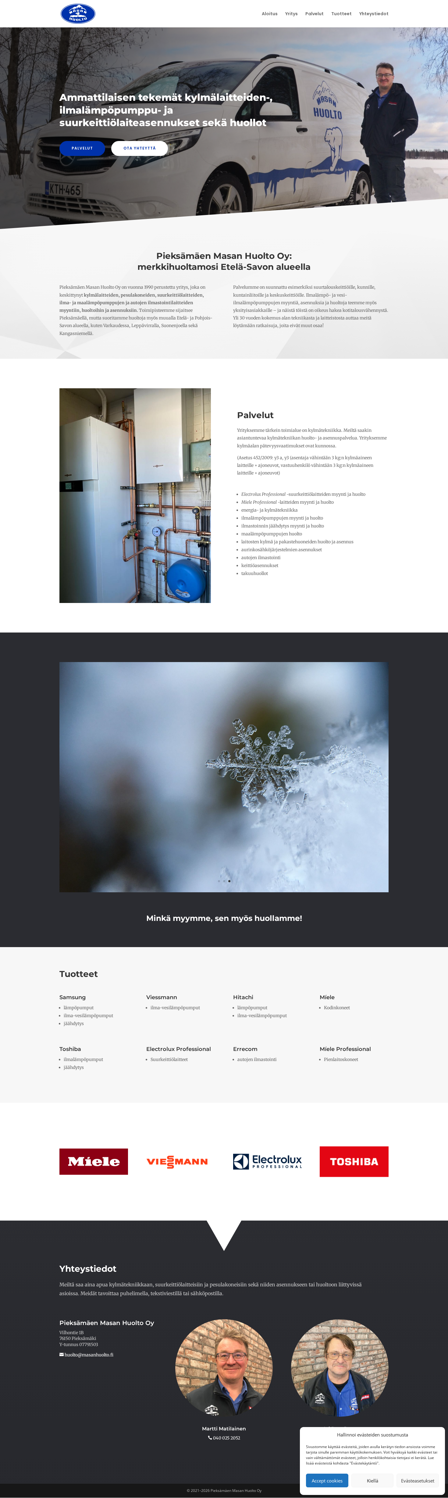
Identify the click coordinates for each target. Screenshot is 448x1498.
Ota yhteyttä (139, 148)
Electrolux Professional (178, 1049)
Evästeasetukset (417, 1481)
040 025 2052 (226, 1438)
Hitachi (243, 997)
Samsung (72, 997)
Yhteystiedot (374, 14)
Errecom (245, 1049)
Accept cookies (327, 1481)
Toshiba (70, 1049)
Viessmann (161, 997)
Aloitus (270, 14)
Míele (327, 997)
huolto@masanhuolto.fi (88, 1355)
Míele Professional (345, 1049)
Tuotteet (341, 14)
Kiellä (372, 1481)
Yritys (291, 14)
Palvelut (314, 14)
